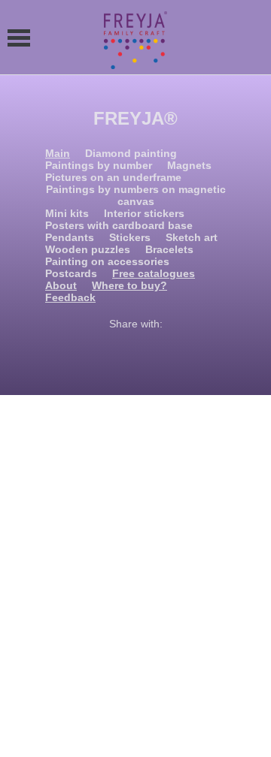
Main (57, 153)
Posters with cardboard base (119, 225)
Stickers (130, 237)
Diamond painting (131, 153)
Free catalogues (153, 273)
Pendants (69, 237)
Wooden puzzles (87, 249)
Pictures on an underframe (113, 177)
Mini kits (67, 213)
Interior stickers (144, 213)
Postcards (71, 273)
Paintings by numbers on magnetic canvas (136, 195)
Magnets (189, 165)
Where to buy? (129, 285)
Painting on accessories (107, 261)
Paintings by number (98, 165)
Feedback (70, 297)
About (61, 285)
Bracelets (169, 249)
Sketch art (192, 237)
